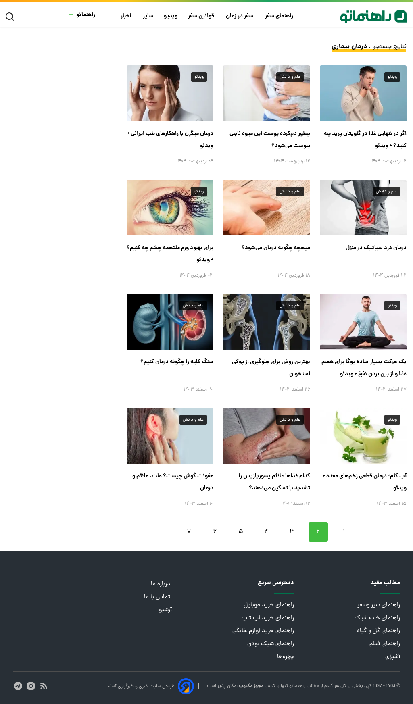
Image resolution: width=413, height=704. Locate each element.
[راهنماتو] (373, 16)
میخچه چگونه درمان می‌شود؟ (276, 248)
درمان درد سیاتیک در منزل (376, 248)
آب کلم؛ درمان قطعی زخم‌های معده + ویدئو (365, 482)
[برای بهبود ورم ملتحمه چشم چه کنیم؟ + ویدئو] (170, 207)
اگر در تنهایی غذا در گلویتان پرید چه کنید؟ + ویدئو (365, 139)
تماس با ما (158, 597)
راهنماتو (85, 15)
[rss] (44, 686)
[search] (11, 17)
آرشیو (165, 610)
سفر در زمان (240, 16)
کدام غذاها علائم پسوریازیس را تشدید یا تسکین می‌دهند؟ (274, 482)
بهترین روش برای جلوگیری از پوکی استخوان (271, 368)
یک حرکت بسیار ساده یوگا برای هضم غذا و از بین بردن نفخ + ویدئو (364, 368)
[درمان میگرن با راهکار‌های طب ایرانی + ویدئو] (170, 93)
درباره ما (161, 584)
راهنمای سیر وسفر (378, 605)
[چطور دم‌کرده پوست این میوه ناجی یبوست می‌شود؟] (266, 93)
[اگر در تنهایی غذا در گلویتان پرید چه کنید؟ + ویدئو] (363, 93)
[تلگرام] (18, 686)
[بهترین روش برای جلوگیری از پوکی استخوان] (266, 322)
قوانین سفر (201, 16)
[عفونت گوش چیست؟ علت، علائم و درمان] (170, 436)
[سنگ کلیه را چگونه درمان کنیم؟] (170, 322)
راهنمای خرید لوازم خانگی (263, 631)
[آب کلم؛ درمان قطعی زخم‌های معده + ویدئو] (363, 436)
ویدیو (170, 16)
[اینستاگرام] (30, 686)
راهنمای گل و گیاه (378, 631)
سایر (148, 16)
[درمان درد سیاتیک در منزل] (363, 207)
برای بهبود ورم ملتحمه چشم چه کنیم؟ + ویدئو (170, 254)
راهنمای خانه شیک (377, 618)
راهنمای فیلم (384, 644)
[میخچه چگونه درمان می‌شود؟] (266, 207)
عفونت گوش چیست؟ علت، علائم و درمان (172, 482)
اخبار (126, 16)
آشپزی (392, 657)
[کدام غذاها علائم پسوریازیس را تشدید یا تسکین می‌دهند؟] (266, 436)
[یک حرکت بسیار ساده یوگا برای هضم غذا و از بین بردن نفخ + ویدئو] (363, 322)
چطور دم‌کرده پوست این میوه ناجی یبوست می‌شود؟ (269, 139)
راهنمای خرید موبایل (269, 605)
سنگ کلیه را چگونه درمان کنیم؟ (176, 362)
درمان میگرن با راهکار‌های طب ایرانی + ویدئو (170, 139)
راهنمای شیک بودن (270, 644)
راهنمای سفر (279, 16)
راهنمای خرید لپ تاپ (268, 618)
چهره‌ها (285, 657)
